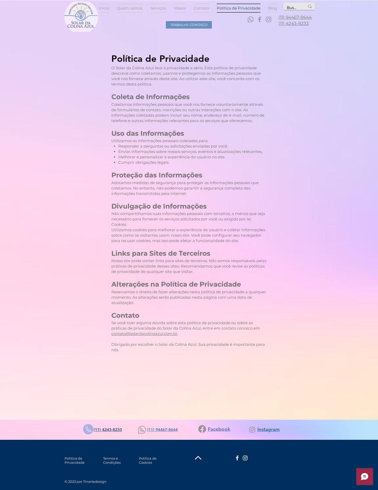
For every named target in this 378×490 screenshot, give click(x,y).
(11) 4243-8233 (293, 23)
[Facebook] (259, 19)
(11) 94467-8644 (295, 17)
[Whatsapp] (250, 19)
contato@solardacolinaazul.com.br (144, 333)
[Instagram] (268, 19)
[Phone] (88, 429)
